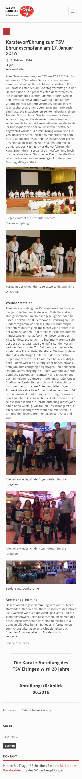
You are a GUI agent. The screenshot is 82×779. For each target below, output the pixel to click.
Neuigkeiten (17, 69)
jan (11, 65)
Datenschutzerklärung (36, 710)
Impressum (10, 710)
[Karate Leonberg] (20, 11)
